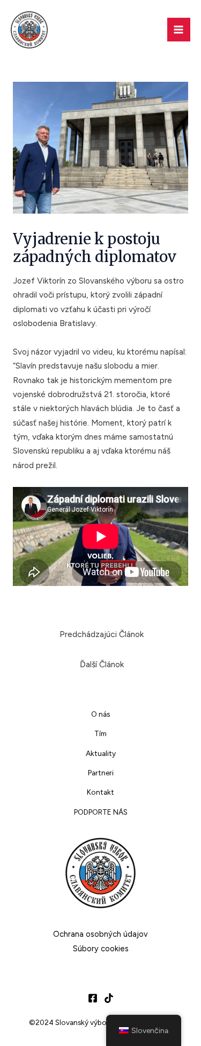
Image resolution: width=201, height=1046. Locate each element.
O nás (100, 714)
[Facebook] (93, 998)
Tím (100, 733)
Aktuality (101, 753)
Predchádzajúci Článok (101, 634)
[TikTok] (109, 998)
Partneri (101, 772)
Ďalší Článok (102, 664)
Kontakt (100, 792)
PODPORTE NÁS (101, 812)
